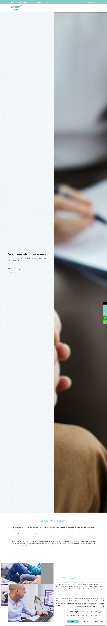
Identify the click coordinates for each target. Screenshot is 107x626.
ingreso (32, 528)
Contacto (92, 8)
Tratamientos (53, 8)
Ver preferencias (98, 621)
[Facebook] (83, 2)
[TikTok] (94, 3)
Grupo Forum (31, 8)
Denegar (86, 621)
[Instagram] (89, 2)
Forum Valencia (42, 8)
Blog (85, 8)
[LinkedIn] (86, 2)
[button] (104, 607)
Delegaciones (75, 8)
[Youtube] (92, 3)
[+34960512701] (105, 318)
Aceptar (73, 621)
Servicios (65, 8)
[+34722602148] (105, 322)
